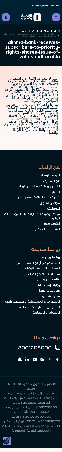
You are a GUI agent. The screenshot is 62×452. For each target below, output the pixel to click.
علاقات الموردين (48, 279)
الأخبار (56, 191)
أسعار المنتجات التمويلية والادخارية (45, 5)
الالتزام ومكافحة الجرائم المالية (38, 186)
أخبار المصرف (28, 31)
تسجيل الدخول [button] (6, 17)
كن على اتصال (49, 290)
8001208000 (35, 347)
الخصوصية (52, 223)
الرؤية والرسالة (50, 175)
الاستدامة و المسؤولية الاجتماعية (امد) (32, 301)
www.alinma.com (26, 119)
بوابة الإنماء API (49, 285)
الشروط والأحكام (47, 229)
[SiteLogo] (31, 17)
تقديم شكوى (49, 296)
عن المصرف (51, 180)
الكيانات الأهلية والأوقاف (42, 268)
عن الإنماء (44, 31)
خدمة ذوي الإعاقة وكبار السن (38, 197)
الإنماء (57, 31)
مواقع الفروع (50, 202)
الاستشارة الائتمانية (46, 312)
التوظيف (53, 208)
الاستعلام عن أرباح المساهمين (38, 262)
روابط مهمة (51, 257)
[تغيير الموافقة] (7, 441)
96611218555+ (49, 421)
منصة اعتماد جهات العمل (41, 273)
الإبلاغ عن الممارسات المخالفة (39, 307)
